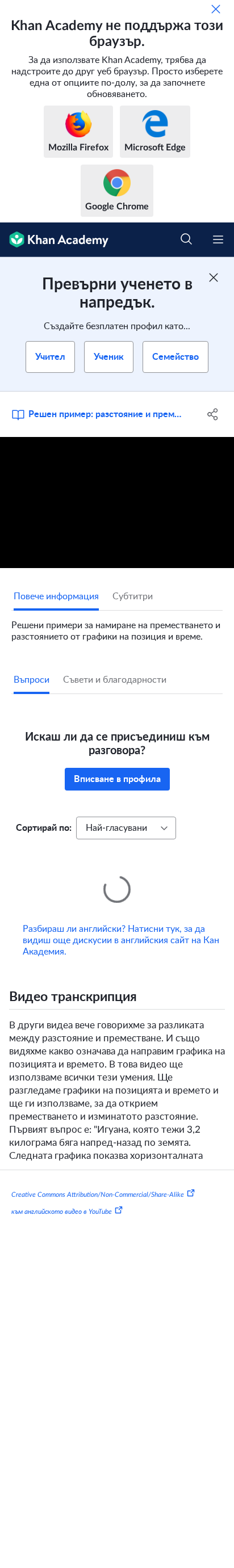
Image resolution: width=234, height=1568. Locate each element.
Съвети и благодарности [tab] (114, 679)
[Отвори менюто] (218, 239)
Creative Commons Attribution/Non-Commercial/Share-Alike (97, 1178)
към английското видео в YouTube (61, 1195)
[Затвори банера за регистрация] (213, 277)
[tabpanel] (117, 626)
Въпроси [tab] (31, 679)
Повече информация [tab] (56, 596)
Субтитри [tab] (132, 596)
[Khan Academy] (54, 240)
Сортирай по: (44, 828)
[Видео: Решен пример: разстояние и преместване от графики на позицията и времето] (117, 503)
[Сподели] (213, 414)
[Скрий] (216, 9)
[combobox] (126, 828)
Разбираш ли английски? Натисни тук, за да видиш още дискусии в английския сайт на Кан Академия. (121, 924)
